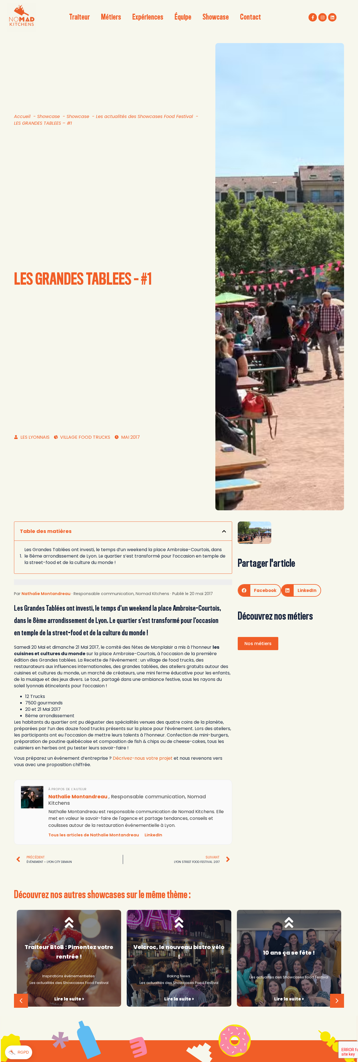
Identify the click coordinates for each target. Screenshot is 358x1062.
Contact (250, 17)
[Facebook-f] (312, 17)
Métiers (111, 17)
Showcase (215, 17)
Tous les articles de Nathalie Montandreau (93, 835)
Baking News (178, 976)
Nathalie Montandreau (46, 593)
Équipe (183, 17)
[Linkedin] (332, 17)
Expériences (147, 17)
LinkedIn (153, 835)
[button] (224, 531)
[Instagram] (322, 17)
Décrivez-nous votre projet (143, 758)
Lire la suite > (69, 999)
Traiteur (79, 17)
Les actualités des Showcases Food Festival (69, 982)
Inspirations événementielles (68, 976)
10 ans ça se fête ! (289, 953)
